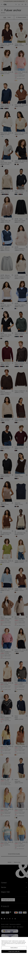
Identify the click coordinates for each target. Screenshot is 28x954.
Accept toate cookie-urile (14, 951)
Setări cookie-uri (13, 947)
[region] (14, 945)
